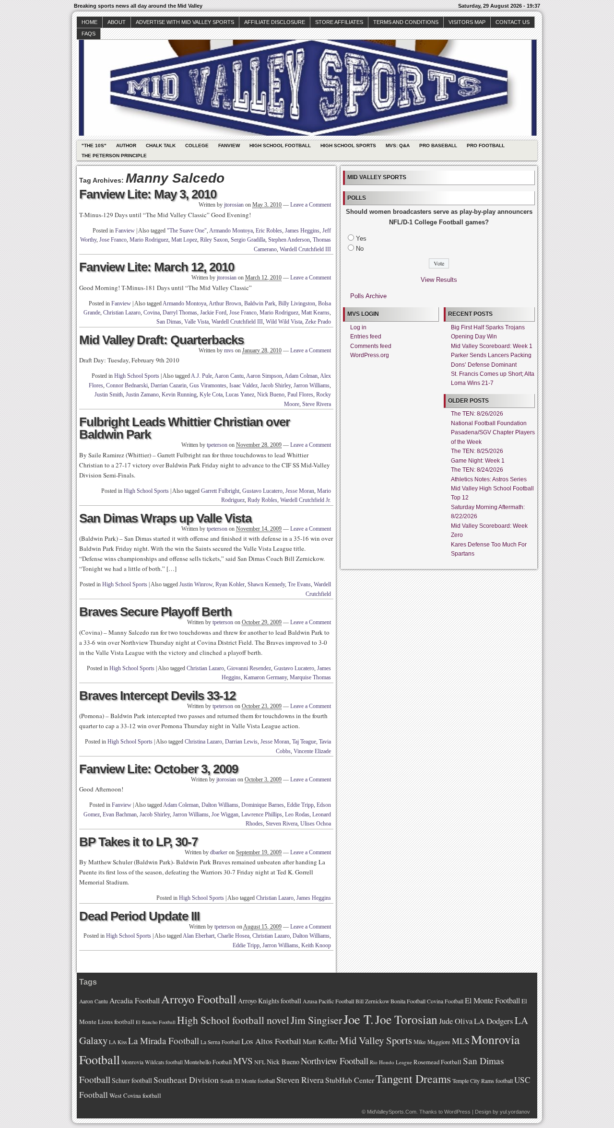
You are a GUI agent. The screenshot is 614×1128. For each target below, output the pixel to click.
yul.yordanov (515, 1112)
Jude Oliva (455, 1021)
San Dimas (168, 321)
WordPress (457, 1112)
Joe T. (358, 1019)
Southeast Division (186, 1079)
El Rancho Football (156, 1022)
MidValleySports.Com (391, 1112)
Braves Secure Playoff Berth (155, 612)
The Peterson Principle (114, 155)
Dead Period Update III (139, 916)
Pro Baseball (438, 145)
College (197, 145)
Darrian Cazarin (169, 385)
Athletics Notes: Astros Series (489, 479)
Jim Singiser (316, 1020)
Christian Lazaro (122, 312)
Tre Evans (299, 584)
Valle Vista (196, 321)
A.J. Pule (201, 375)
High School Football (280, 145)
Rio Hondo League (391, 1062)
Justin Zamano (142, 394)
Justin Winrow (196, 584)
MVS (243, 1061)
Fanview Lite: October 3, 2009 (158, 769)
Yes (361, 238)
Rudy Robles (262, 500)
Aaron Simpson (264, 375)
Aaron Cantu (229, 375)
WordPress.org (369, 355)
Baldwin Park (259, 303)
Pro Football (486, 145)
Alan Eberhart (198, 935)
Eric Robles (269, 230)
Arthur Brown (225, 303)
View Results (439, 279)
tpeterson (217, 445)
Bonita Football (407, 1001)
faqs (88, 33)
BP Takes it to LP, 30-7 (138, 842)
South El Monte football (247, 1080)
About (116, 22)
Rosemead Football (437, 1062)
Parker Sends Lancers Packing (491, 355)
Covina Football (445, 1001)
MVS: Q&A (398, 145)
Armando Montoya (231, 230)
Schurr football (132, 1080)
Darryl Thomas (180, 312)
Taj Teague (304, 741)
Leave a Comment (310, 204)
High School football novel (233, 1020)
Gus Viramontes (207, 385)
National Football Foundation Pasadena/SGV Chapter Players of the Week (493, 432)
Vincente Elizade (312, 751)
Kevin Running (179, 394)
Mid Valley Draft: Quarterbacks (161, 340)
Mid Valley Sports (376, 1040)
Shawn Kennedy (266, 584)
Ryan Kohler (230, 584)
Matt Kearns (315, 312)
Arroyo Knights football (269, 1000)
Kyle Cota (211, 394)
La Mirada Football (163, 1041)
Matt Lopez (184, 239)
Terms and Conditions (405, 22)
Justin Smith (108, 394)
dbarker (218, 852)
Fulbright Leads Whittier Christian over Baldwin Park (184, 428)
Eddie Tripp (300, 805)
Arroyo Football (198, 999)
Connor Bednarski (127, 385)
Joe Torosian (406, 1019)
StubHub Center (349, 1080)
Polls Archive (368, 296)
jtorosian (234, 204)
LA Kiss (118, 1042)
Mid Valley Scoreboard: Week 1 (491, 346)
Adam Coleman (181, 805)
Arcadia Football (134, 1000)
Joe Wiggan (225, 814)
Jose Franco (113, 239)
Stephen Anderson (289, 239)
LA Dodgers (493, 1020)
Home (89, 22)
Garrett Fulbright (220, 491)
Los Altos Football (271, 1041)
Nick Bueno (270, 394)
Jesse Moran (299, 491)
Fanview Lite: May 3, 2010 (147, 194)
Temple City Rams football (482, 1080)
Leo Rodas (297, 814)
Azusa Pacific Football (328, 1001)
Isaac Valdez (243, 385)
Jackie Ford (213, 312)
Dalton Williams (219, 805)
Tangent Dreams (413, 1078)
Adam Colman (301, 375)
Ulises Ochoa (315, 823)
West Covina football (135, 1095)
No (360, 248)
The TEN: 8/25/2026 (477, 451)
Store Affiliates (339, 22)
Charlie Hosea (233, 935)
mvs (229, 350)
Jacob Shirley (275, 385)
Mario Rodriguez (149, 239)
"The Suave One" (187, 230)
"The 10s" (94, 145)
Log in (358, 327)
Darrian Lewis (241, 741)
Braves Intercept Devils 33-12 (157, 695)
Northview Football (334, 1061)
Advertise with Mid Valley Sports (185, 22)
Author (126, 145)
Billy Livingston (296, 303)
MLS (461, 1041)
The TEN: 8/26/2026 (477, 413)
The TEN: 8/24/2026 (477, 469)
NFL (259, 1062)
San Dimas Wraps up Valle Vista (165, 518)
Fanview (229, 145)
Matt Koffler (320, 1041)
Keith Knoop (316, 945)
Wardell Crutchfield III (305, 249)
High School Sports (348, 145)
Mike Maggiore (431, 1042)
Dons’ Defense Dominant (484, 364)
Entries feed (365, 336)
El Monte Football (492, 1000)
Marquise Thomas (310, 677)
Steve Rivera (316, 404)
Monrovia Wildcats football (152, 1062)
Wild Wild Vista (284, 321)
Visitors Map (467, 22)
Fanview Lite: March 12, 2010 (156, 267)
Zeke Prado (318, 321)
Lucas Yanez (239, 394)
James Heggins (302, 230)
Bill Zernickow (372, 1001)
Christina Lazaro (203, 741)
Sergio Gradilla (248, 239)
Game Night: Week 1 (478, 460)
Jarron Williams (312, 385)
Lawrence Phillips (261, 814)
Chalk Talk (161, 145)
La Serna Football (220, 1042)
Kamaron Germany (265, 677)
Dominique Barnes (262, 805)
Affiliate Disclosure (274, 22)
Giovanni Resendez (249, 668)
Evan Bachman (120, 814)
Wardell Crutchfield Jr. (305, 500)
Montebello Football (208, 1062)
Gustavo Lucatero (262, 491)
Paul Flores (300, 394)
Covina (151, 312)
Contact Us (513, 22)
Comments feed (370, 346)
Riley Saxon (214, 239)
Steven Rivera (281, 823)
